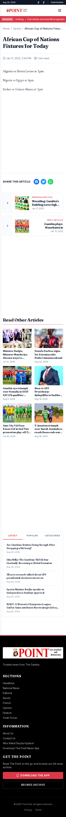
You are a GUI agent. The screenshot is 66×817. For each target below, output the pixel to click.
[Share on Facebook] (36, 182)
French (7, 702)
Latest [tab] (12, 535)
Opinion (7, 707)
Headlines (8, 683)
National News (11, 688)
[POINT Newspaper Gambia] (38, 2)
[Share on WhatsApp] (50, 182)
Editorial (7, 693)
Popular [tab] (32, 535)
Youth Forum (10, 717)
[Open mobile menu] (59, 10)
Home (6, 28)
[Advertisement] (33, 134)
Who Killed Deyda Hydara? (18, 743)
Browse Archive (33, 784)
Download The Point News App (21, 748)
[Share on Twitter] (43, 182)
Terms (38, 810)
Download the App (35, 775)
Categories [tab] (52, 535)
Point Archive (57, 2)
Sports (17, 28)
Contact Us (9, 738)
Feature (7, 712)
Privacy (28, 810)
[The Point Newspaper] (43, 2)
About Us (8, 733)
